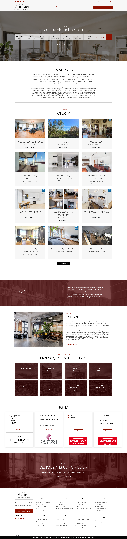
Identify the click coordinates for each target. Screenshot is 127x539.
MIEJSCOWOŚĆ (55, 36)
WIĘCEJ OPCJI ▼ (100, 37)
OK (92, 537)
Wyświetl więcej (64, 263)
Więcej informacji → (30, 147)
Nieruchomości (53, 7)
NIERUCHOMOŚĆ (20, 36)
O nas (71, 7)
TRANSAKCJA (43, 36)
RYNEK (89, 36)
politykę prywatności (85, 537)
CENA (31, 36)
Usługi (64, 7)
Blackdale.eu (109, 535)
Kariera (78, 7)
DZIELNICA (66, 36)
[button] (53, 7)
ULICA (77, 36)
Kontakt (87, 7)
